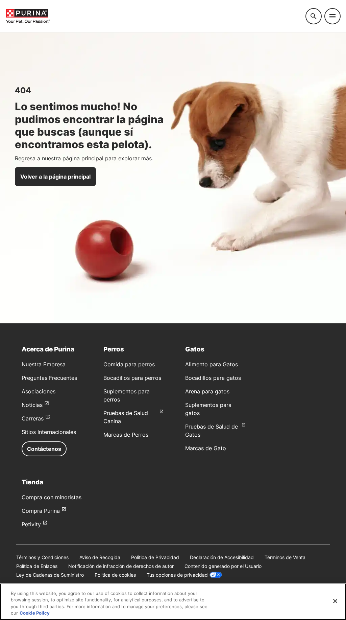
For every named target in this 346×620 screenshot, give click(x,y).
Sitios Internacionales (49, 432)
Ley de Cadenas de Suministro (50, 575)
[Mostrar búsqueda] (313, 16)
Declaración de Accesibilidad (222, 557)
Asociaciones (38, 391)
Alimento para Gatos (211, 364)
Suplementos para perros (126, 395)
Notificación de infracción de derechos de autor (121, 566)
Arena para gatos (207, 391)
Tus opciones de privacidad (177, 575)
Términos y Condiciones (42, 557)
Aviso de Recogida (99, 557)
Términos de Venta (285, 557)
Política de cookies (115, 575)
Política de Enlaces (36, 566)
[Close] (335, 601)
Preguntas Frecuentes (49, 377)
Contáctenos (44, 448)
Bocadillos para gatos (213, 377)
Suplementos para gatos (208, 408)
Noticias (32, 404)
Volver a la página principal (55, 176)
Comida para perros (129, 364)
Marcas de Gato (205, 448)
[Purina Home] (27, 16)
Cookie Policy (35, 613)
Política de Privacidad (155, 557)
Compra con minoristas (51, 497)
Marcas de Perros (125, 434)
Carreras (33, 418)
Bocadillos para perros (132, 377)
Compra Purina (41, 510)
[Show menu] (332, 16)
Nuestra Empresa (44, 364)
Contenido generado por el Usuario (223, 566)
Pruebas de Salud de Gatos (211, 430)
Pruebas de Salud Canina (125, 417)
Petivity (31, 524)
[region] (173, 601)
